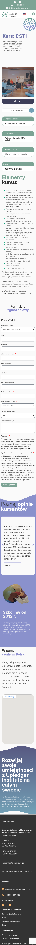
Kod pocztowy (6, 363)
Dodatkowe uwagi (7, 421)
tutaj (29, 449)
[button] (33, 13)
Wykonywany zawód (8, 401)
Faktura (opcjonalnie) (8, 411)
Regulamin (5, 436)
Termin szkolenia (7, 325)
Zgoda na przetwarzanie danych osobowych (17, 453)
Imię (2, 335)
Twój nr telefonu (7, 392)
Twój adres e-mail (7, 382)
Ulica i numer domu (8, 354)
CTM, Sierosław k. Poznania (16, 154)
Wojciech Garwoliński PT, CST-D (15, 139)
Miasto (3, 373)
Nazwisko (4, 344)
